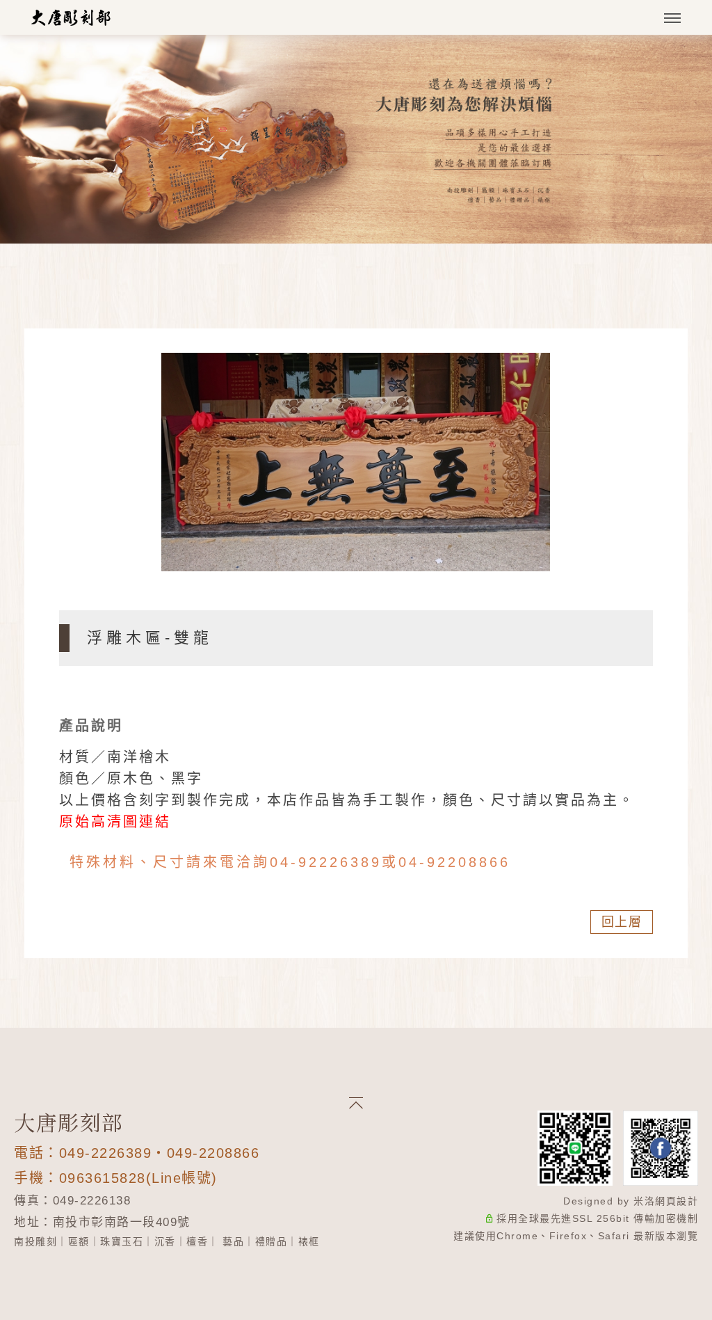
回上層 (621, 922)
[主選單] (672, 18)
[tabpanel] (356, 139)
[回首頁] (71, 17)
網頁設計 (676, 1201)
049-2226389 (105, 1153)
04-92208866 (454, 862)
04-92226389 (326, 862)
